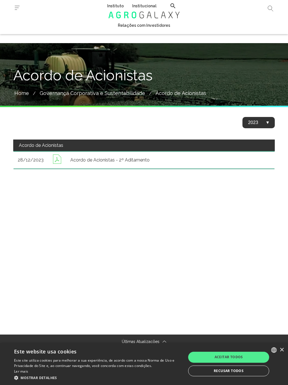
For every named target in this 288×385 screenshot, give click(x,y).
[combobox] (274, 350)
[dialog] (144, 364)
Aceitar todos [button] (229, 357)
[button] (97, 377)
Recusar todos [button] (229, 370)
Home (21, 93)
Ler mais (21, 371)
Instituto (115, 6)
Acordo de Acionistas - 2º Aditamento (110, 160)
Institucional (144, 6)
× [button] (282, 350)
